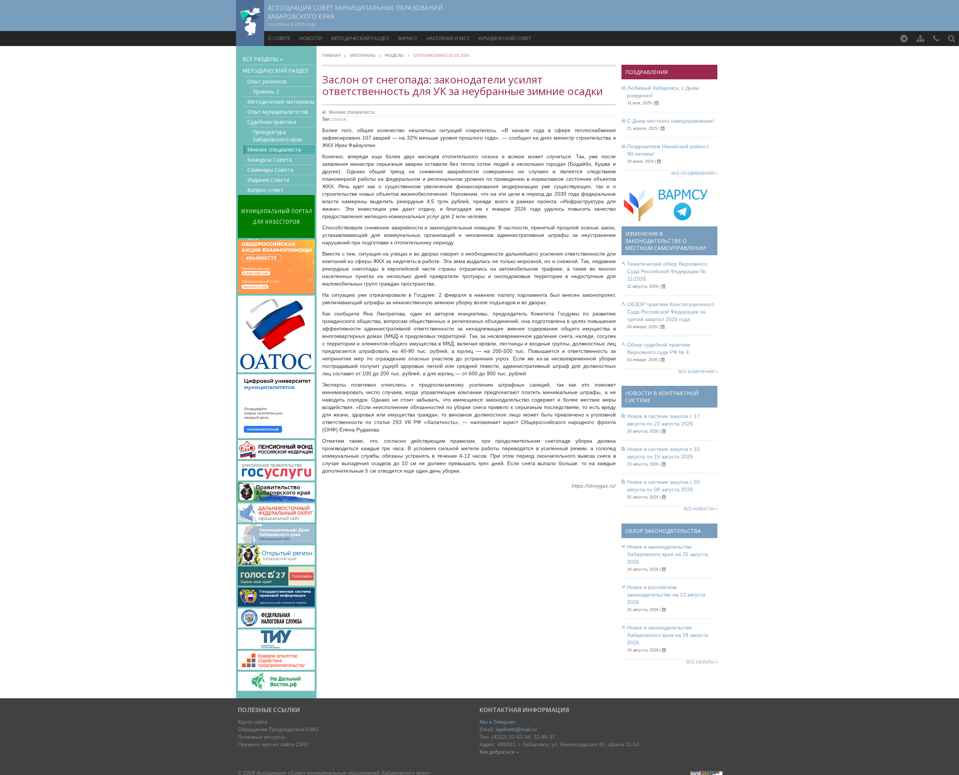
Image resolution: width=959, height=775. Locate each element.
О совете (279, 38)
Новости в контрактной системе (662, 397)
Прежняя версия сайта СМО (273, 744)
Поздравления (646, 72)
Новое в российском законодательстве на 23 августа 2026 (666, 594)
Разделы (394, 56)
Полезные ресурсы (261, 737)
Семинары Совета (270, 169)
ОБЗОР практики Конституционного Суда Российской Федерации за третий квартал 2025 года (670, 311)
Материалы (362, 56)
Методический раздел (360, 38)
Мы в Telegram (497, 722)
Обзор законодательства (663, 530)
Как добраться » (499, 752)
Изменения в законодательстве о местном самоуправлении (665, 240)
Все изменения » (697, 371)
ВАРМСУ (407, 38)
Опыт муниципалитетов (277, 111)
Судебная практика (271, 121)
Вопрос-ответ (265, 189)
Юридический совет (504, 38)
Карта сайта (252, 722)
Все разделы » (262, 58)
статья (339, 119)
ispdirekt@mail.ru (516, 729)
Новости (310, 38)
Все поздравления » (694, 173)
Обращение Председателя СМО (278, 729)
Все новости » (700, 509)
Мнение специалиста (274, 149)
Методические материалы (281, 101)
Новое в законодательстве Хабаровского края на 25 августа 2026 (667, 554)
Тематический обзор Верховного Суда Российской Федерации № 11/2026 (667, 271)
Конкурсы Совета (269, 159)
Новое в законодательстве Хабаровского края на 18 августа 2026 (667, 635)
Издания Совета (268, 179)
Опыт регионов (267, 81)
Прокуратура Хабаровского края (277, 135)
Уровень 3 (266, 91)
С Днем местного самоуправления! (670, 121)
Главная (331, 56)
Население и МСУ (447, 38)
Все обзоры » (701, 662)
